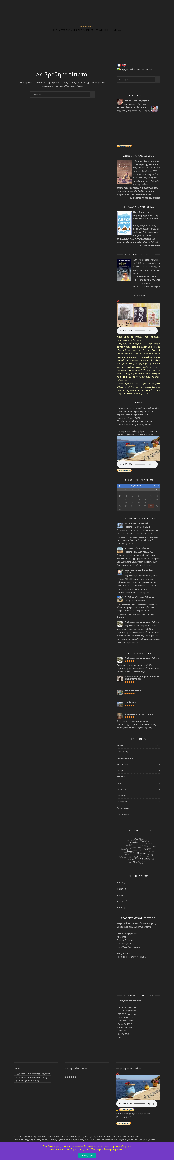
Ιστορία (120, 770)
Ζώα (119, 782)
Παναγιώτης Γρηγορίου (39, 1073)
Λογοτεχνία (122, 789)
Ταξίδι (120, 745)
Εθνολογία (122, 795)
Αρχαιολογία (123, 807)
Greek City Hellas (87, 26)
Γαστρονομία (123, 814)
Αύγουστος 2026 (139, 485)
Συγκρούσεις (123, 764)
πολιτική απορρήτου (112, 1149)
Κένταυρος (33, 1080)
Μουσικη (121, 776)
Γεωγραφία (122, 801)
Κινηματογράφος (125, 758)
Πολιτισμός (122, 751)
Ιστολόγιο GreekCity (37, 1077)
